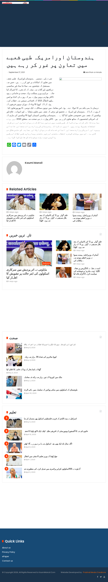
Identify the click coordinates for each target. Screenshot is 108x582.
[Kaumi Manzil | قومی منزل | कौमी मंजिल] (15, 3)
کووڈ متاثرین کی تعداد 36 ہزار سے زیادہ (40, 356)
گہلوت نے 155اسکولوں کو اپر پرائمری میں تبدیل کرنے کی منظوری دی (52, 468)
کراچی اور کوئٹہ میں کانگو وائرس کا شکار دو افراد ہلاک (50, 344)
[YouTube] (104, 577)
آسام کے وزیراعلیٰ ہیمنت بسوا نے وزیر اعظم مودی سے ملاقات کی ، (85, 218)
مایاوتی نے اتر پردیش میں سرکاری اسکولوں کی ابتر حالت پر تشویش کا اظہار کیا (20, 218)
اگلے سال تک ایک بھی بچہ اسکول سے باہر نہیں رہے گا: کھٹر (48, 443)
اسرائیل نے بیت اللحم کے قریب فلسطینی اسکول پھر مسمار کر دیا (50, 418)
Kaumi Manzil (33, 163)
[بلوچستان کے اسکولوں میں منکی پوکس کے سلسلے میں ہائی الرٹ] (14, 394)
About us (6, 547)
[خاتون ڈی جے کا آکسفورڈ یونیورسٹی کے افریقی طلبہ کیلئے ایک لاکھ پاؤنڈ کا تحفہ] (14, 435)
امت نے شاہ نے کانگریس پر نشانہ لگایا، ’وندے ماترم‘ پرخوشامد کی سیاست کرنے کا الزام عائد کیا (87, 271)
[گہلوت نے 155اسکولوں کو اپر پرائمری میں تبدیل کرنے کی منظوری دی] (14, 473)
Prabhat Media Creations (94, 572)
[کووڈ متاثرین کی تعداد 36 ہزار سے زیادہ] (14, 361)
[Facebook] (97, 577)
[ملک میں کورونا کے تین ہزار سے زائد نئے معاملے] (14, 381)
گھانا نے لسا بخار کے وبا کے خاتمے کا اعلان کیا (23, 369)
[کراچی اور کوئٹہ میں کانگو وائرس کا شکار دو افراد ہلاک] (14, 348)
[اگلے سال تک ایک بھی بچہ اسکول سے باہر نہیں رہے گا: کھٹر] (14, 447)
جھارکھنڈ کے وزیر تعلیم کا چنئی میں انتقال (40, 456)
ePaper (5, 556)
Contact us (7, 561)
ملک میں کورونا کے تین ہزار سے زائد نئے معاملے (43, 377)
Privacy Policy (8, 552)
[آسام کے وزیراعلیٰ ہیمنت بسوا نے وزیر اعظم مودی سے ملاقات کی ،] (87, 202)
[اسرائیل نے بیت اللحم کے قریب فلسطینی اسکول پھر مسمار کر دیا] (14, 422)
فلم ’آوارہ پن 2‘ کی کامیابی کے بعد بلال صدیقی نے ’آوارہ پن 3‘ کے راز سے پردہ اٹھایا (54, 218)
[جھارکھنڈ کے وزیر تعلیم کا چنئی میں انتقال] (14, 460)
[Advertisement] (54, 25)
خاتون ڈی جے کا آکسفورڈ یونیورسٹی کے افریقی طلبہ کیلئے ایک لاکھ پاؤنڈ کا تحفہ (56, 431)
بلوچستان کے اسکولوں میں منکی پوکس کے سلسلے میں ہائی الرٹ (50, 389)
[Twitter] (101, 577)
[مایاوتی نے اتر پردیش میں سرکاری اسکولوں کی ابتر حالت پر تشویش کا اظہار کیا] (20, 202)
